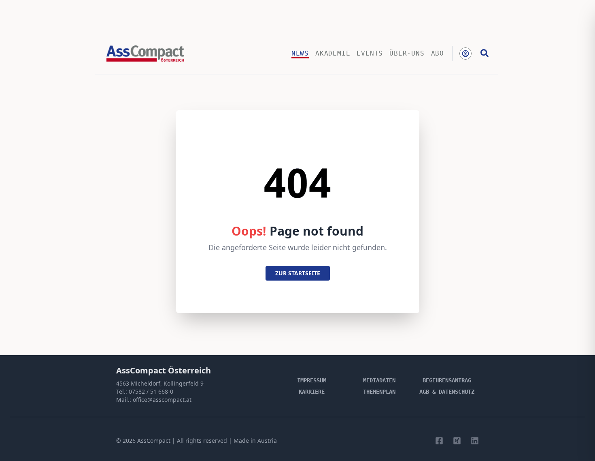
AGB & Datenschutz (446, 391)
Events (370, 53)
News (300, 53)
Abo (437, 53)
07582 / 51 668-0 (151, 391)
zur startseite (297, 273)
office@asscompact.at (162, 399)
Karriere (312, 391)
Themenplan (379, 391)
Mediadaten (379, 380)
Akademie (332, 53)
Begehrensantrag (447, 380)
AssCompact (153, 440)
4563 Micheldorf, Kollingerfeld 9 (160, 383)
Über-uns (406, 53)
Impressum (311, 380)
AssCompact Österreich (163, 370)
